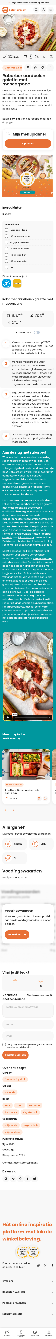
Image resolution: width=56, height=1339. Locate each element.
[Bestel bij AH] (6, 283)
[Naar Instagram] (38, 1265)
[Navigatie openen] (51, 10)
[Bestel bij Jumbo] (17, 283)
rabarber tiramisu (12, 599)
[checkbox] (36, 332)
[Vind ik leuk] (35, 67)
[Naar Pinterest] (45, 1265)
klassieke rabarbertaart (23, 522)
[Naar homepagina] (14, 9)
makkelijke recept (16, 580)
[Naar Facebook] (52, 1265)
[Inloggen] (43, 10)
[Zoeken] (36, 10)
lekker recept (26, 537)
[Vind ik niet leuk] (42, 67)
